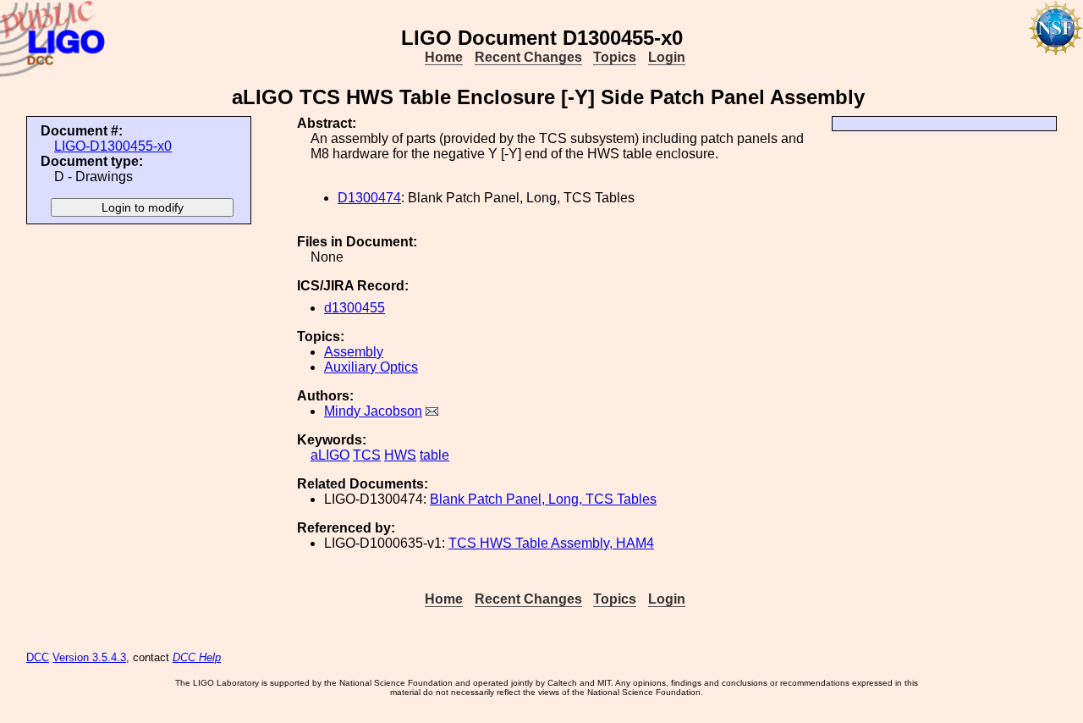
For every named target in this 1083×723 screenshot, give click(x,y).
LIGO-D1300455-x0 (113, 146)
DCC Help (197, 657)
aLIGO (330, 455)
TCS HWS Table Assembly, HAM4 (551, 543)
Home (444, 57)
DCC (37, 657)
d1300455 (354, 308)
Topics (614, 57)
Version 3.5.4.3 (89, 657)
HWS (400, 455)
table (434, 455)
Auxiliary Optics (371, 367)
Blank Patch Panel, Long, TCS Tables (543, 499)
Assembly (353, 352)
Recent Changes (528, 57)
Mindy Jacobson (373, 411)
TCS (367, 455)
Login (666, 57)
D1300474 (369, 197)
